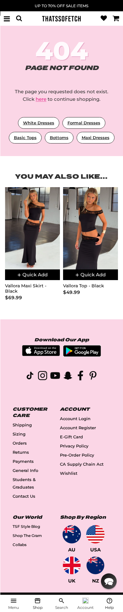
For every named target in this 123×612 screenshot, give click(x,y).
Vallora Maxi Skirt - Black (25, 288)
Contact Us (24, 496)
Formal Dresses (83, 122)
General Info (25, 470)
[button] (109, 581)
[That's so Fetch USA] (95, 534)
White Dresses (38, 122)
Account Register (78, 427)
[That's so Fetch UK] (72, 565)
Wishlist (68, 473)
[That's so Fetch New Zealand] (95, 565)
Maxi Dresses (95, 137)
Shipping (22, 425)
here (41, 99)
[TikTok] (30, 376)
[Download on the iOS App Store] (41, 354)
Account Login (75, 418)
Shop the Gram (27, 535)
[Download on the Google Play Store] (82, 355)
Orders (20, 443)
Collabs (19, 544)
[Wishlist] (103, 18)
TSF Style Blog (26, 526)
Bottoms (59, 137)
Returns (21, 452)
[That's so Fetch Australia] (72, 534)
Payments (23, 461)
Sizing (19, 434)
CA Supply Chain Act (81, 464)
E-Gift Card (71, 437)
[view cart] (116, 18)
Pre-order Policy (77, 455)
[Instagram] (42, 376)
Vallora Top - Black (83, 286)
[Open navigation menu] (7, 18)
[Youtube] (55, 376)
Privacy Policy (74, 446)
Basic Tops (25, 137)
